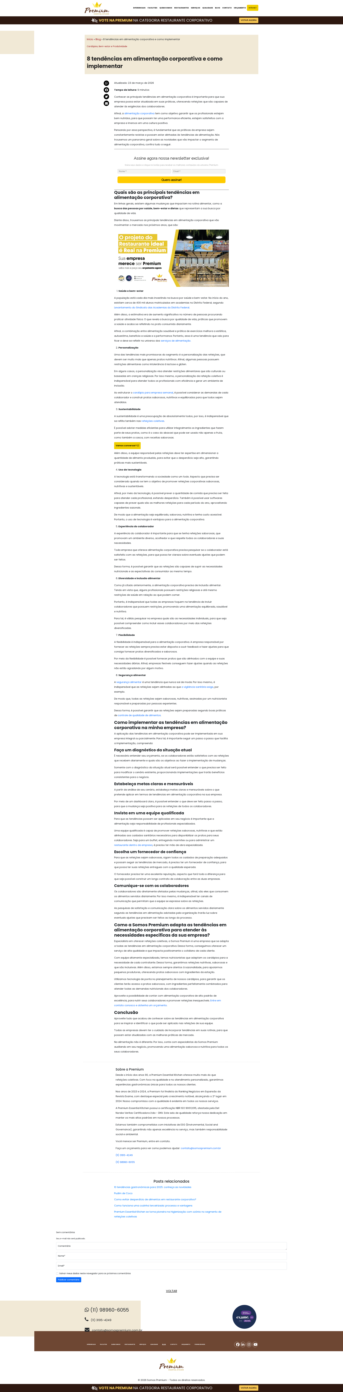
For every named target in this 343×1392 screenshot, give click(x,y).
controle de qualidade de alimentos (139, 715)
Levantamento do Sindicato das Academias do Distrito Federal (151, 307)
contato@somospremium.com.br (201, 1148)
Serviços (195, 8)
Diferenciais (139, 8)
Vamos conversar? (126, 445)
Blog (217, 8)
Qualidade (207, 8)
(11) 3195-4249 (124, 1155)
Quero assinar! (171, 180)
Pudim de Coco (123, 1193)
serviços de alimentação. (175, 340)
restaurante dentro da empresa (133, 845)
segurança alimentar (129, 682)
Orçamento (240, 8)
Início (90, 39)
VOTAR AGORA (249, 20)
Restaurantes (181, 8)
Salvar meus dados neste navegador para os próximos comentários (95, 1273)
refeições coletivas (152, 421)
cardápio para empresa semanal (152, 392)
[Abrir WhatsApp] (337, 1385)
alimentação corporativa (139, 113)
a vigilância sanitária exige (197, 687)
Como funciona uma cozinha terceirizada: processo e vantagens (153, 1205)
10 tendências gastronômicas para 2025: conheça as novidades (152, 1187)
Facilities (152, 8)
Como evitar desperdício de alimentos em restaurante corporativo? (155, 1199)
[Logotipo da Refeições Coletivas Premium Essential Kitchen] (97, 8)
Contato (227, 8)
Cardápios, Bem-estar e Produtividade (107, 46)
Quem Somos (165, 8)
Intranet (253, 8)
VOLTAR (171, 1291)
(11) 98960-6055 (125, 1162)
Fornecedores (200, 1344)
